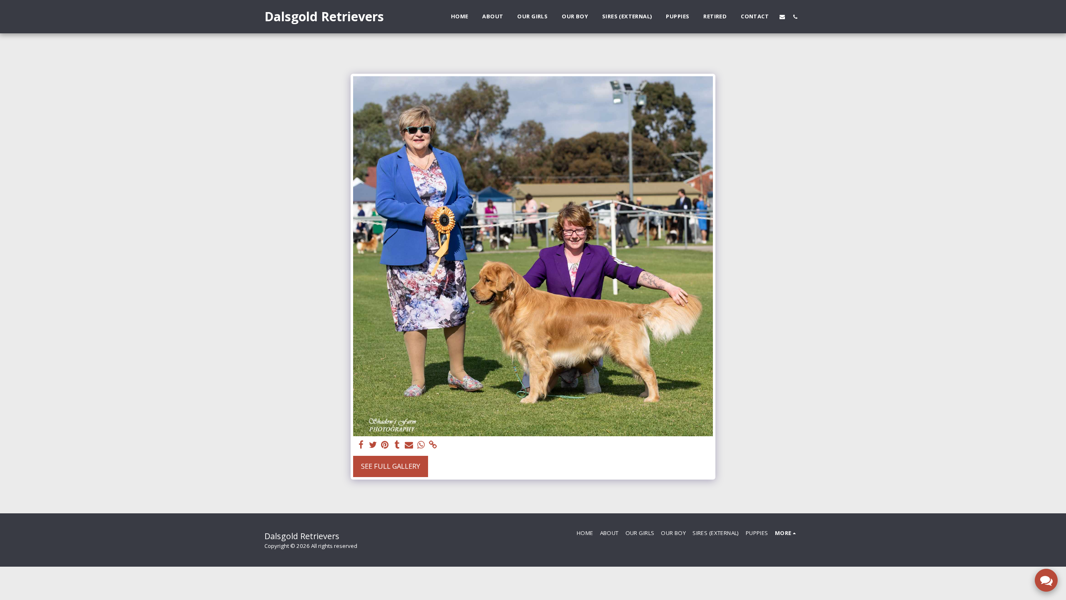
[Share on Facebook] (360, 445)
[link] (433, 445)
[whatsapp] (421, 445)
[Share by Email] (409, 445)
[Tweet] (373, 445)
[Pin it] (385, 445)
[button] (782, 17)
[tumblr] (397, 445)
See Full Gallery (390, 466)
